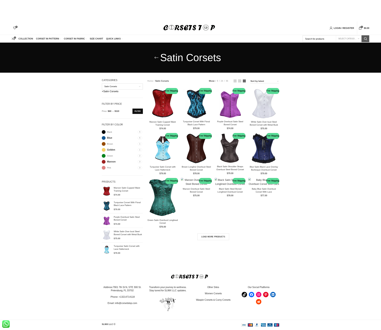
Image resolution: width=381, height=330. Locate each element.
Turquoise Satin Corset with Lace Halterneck (127, 247)
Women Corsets (213, 293)
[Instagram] (258, 294)
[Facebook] (251, 294)
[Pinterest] (265, 294)
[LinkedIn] (273, 294)
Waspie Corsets (204, 300)
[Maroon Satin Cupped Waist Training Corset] (106, 191)
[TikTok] (244, 294)
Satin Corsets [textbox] (110, 91)
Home (150, 81)
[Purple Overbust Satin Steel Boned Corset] (106, 221)
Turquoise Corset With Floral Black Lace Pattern (127, 204)
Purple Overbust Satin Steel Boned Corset (127, 218)
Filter (138, 111)
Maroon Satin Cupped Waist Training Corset (127, 189)
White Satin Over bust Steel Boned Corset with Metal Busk (128, 233)
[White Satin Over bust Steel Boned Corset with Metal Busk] (106, 235)
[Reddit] (258, 301)
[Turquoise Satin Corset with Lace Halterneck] (106, 250)
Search (365, 38)
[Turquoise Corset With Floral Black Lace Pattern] (106, 206)
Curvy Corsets (223, 300)
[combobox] (110, 91)
